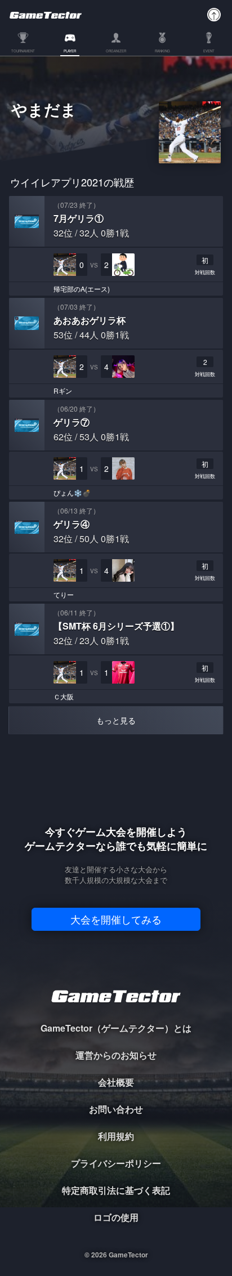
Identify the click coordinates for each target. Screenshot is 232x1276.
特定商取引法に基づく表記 (116, 1190)
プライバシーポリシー (116, 1163)
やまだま (44, 111)
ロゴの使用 (116, 1217)
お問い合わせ (116, 1109)
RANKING (162, 51)
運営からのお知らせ (116, 1055)
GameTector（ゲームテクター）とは (116, 1027)
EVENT (209, 51)
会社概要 (116, 1082)
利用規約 (116, 1136)
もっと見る (116, 720)
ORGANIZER (116, 51)
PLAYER (70, 51)
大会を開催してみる (116, 919)
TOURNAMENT (23, 51)
